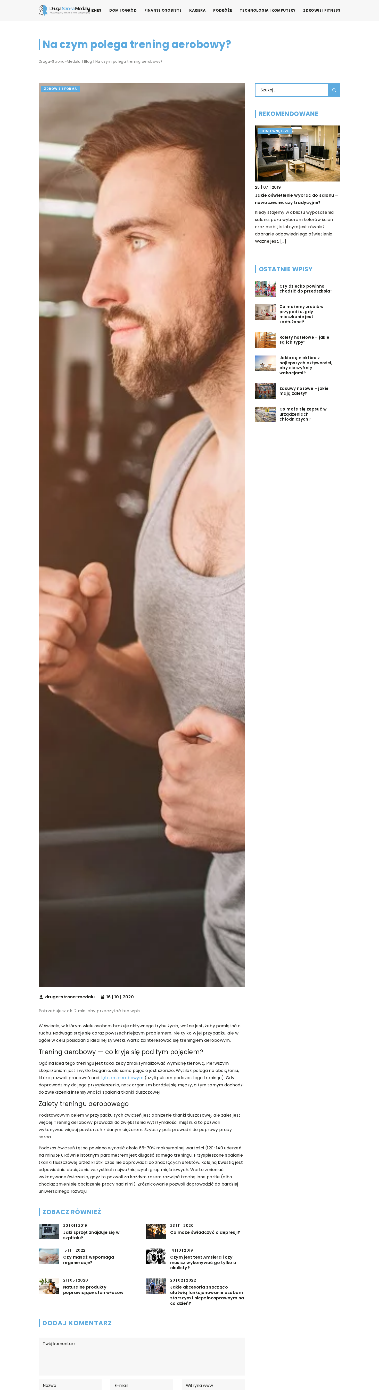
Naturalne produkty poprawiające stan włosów (93, 1290)
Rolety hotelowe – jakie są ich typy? (304, 340)
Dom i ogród (123, 10)
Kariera (197, 10)
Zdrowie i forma (60, 88)
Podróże (222, 10)
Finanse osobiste (163, 10)
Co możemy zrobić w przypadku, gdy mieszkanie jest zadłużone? (301, 314)
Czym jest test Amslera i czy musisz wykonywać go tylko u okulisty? (203, 1263)
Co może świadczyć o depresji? (205, 1232)
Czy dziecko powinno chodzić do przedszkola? (306, 289)
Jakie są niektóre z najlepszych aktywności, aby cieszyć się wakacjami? (305, 366)
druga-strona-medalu (70, 997)
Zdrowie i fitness (321, 10)
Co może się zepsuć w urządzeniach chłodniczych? (303, 414)
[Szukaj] (334, 90)
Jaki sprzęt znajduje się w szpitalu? (91, 1235)
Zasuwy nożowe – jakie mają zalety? (303, 391)
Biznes (94, 10)
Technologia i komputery (267, 10)
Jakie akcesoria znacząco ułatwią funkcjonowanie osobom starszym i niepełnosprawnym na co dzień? (207, 1295)
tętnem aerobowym (122, 1078)
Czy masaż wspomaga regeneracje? (88, 1260)
